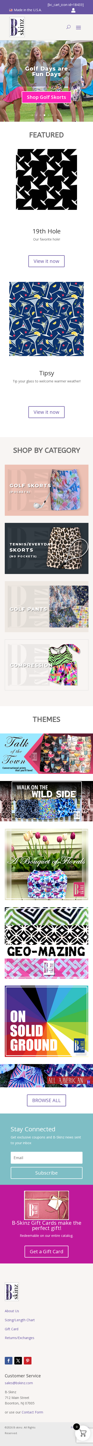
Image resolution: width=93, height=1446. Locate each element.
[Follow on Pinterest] (27, 1360)
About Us (12, 1311)
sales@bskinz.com (19, 1383)
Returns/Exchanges (19, 1337)
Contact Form (32, 1412)
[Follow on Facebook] (8, 1360)
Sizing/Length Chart (20, 1320)
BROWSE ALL (46, 1100)
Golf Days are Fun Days (46, 71)
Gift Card (11, 1329)
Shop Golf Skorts (46, 97)
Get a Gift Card (46, 1251)
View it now (46, 261)
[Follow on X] (18, 1360)
